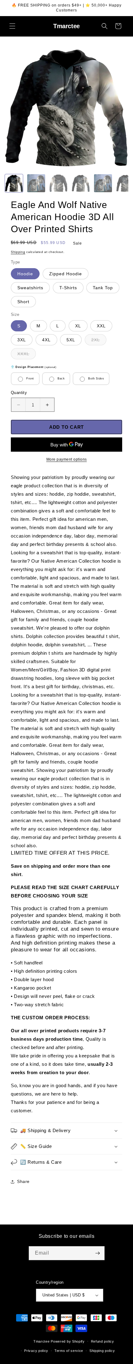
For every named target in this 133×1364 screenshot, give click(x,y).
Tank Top (103, 287)
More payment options (66, 459)
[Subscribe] (98, 1253)
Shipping (18, 252)
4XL (46, 339)
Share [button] (23, 1181)
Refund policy (102, 1341)
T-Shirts (68, 287)
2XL (98, 341)
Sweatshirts (30, 287)
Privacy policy (36, 1351)
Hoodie (25, 273)
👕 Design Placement (33, 367)
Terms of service (68, 1351)
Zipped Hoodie (65, 273)
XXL (101, 325)
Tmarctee (41, 1341)
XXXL (26, 355)
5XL (70, 339)
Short (23, 301)
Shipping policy (102, 1351)
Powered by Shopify (68, 1341)
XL (78, 325)
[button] (12, 26)
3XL (21, 339)
